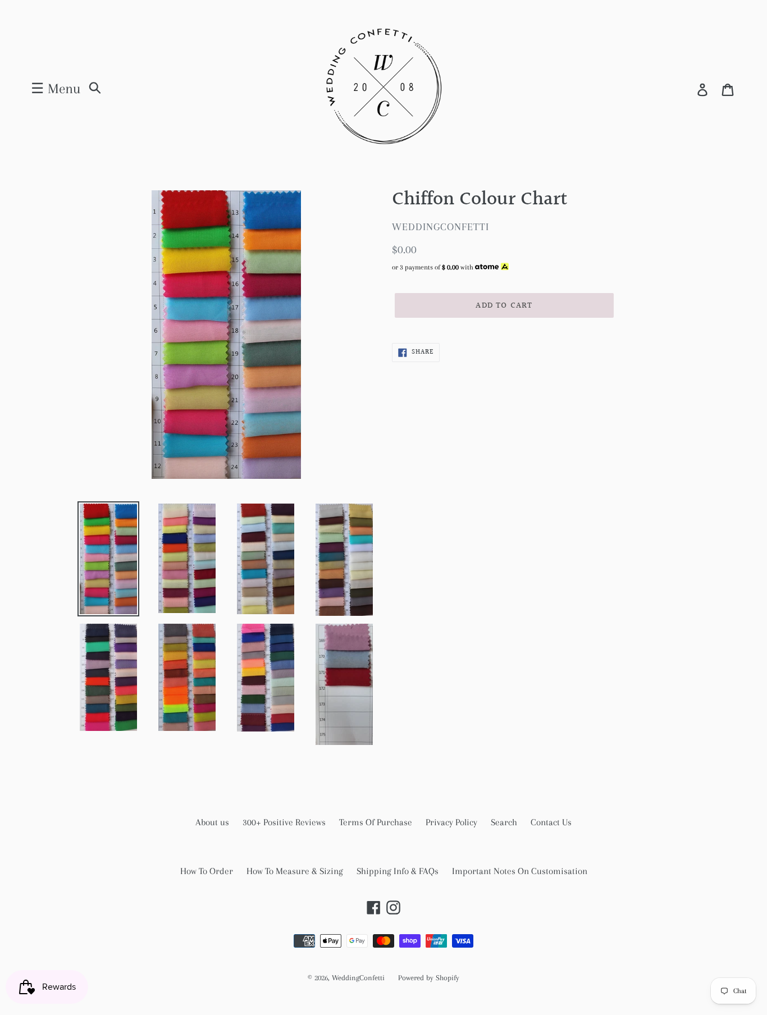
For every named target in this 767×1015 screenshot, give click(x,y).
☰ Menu (55, 88)
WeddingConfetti (358, 977)
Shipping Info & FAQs (398, 871)
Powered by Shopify (428, 977)
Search (504, 822)
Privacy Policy (451, 822)
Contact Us (551, 822)
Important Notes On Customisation (519, 871)
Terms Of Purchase (375, 822)
